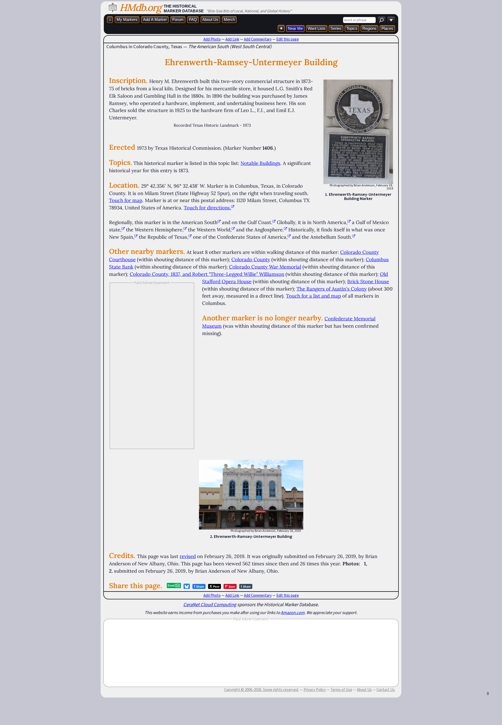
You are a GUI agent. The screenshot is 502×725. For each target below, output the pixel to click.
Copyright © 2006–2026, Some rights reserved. (261, 689)
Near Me (295, 28)
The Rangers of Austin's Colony (331, 289)
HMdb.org (140, 7)
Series (335, 28)
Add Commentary (258, 39)
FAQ (193, 19)
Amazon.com (293, 612)
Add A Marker (155, 19)
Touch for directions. (207, 207)
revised (188, 556)
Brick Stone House (368, 281)
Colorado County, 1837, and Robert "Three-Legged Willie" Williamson (207, 274)
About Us (210, 19)
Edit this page (287, 39)
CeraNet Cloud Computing (209, 604)
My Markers (127, 19)
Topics (351, 28)
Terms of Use (341, 689)
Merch (229, 19)
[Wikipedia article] (219, 222)
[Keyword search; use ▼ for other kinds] (381, 20)
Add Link (232, 39)
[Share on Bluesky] (187, 586)
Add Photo (212, 39)
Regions (369, 28)
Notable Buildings (260, 163)
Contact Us (385, 689)
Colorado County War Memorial (265, 267)
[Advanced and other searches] (391, 20)
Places (387, 28)
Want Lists (317, 28)
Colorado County (250, 259)
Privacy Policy (315, 689)
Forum (178, 19)
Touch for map (125, 200)
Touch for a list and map (313, 296)
